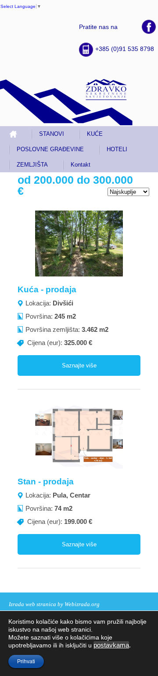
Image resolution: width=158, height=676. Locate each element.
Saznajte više (79, 365)
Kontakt (80, 164)
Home (16, 134)
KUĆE (95, 134)
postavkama (111, 645)
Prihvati (26, 661)
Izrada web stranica (32, 604)
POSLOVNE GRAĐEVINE (50, 149)
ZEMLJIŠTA (32, 164)
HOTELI (117, 149)
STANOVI (51, 134)
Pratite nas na (98, 26)
